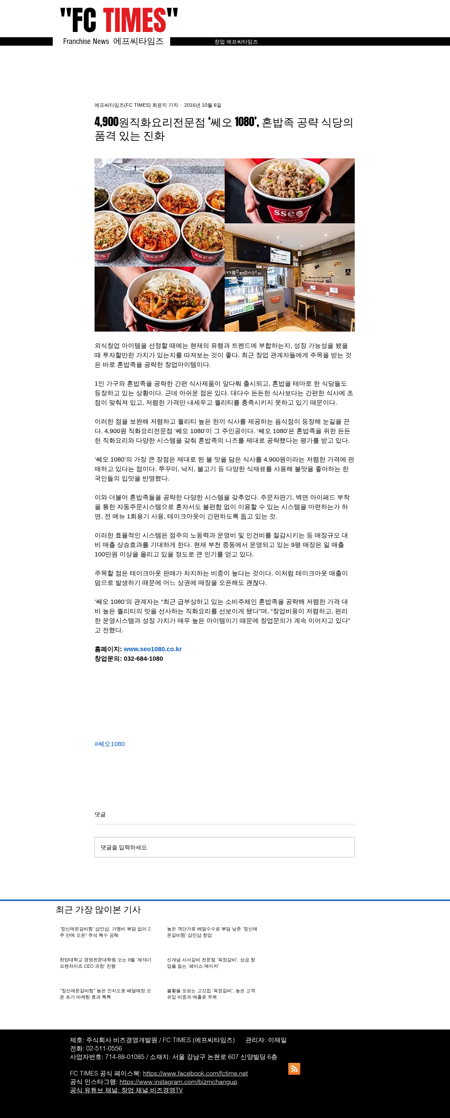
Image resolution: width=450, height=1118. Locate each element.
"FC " (119, 20)
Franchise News (87, 41)
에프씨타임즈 (141, 41)
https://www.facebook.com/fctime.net (195, 1073)
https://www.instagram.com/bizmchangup (178, 1082)
